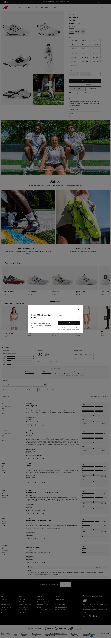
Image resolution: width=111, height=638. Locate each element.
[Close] (78, 309)
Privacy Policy (65, 329)
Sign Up (69, 323)
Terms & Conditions (74, 329)
